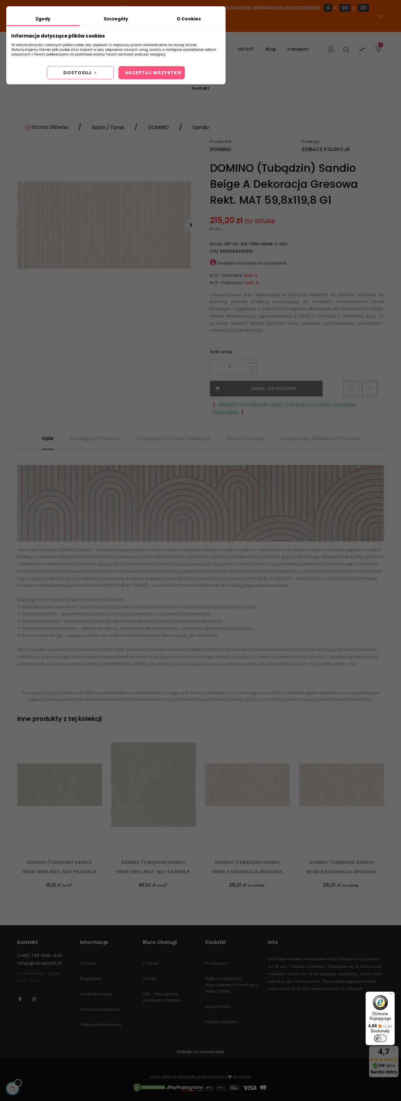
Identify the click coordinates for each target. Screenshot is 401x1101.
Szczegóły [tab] (116, 19)
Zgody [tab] (42, 19)
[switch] (380, 1038)
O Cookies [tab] (189, 19)
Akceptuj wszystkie (153, 73)
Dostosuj (78, 73)
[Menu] (391, 995)
